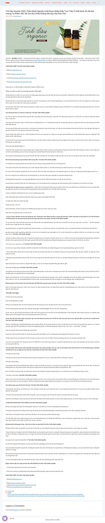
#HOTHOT (47, 2)
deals (37, 2)
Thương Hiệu (22, 2)
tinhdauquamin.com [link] (16, 70)
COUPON (41, 2)
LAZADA (65, 2)
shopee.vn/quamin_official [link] (18, 74)
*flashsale (27, 2)
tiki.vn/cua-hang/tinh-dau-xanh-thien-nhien (20, 82)
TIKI (70, 2)
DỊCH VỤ (88, 2)
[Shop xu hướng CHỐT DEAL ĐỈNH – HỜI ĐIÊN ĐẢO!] (7, 2)
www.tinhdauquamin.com (41, 60)
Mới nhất (34, 2)
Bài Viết (94, 2)
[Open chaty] (5, 518)
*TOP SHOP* (54, 2)
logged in (16, 510)
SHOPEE (59, 2)
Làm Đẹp (82, 2)
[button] (98, 2)
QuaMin (9, 492)
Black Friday (75, 2)
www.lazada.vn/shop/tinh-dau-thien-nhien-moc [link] (23, 78)
